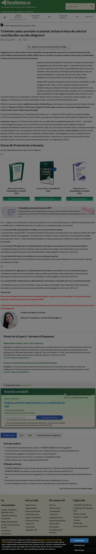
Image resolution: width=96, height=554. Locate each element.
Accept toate (79, 540)
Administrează (79, 545)
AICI (22, 549)
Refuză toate (79, 550)
